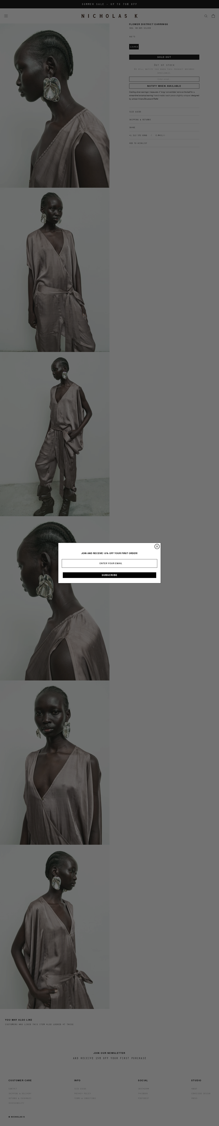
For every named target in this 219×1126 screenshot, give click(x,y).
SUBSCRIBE (109, 575)
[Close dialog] (157, 546)
